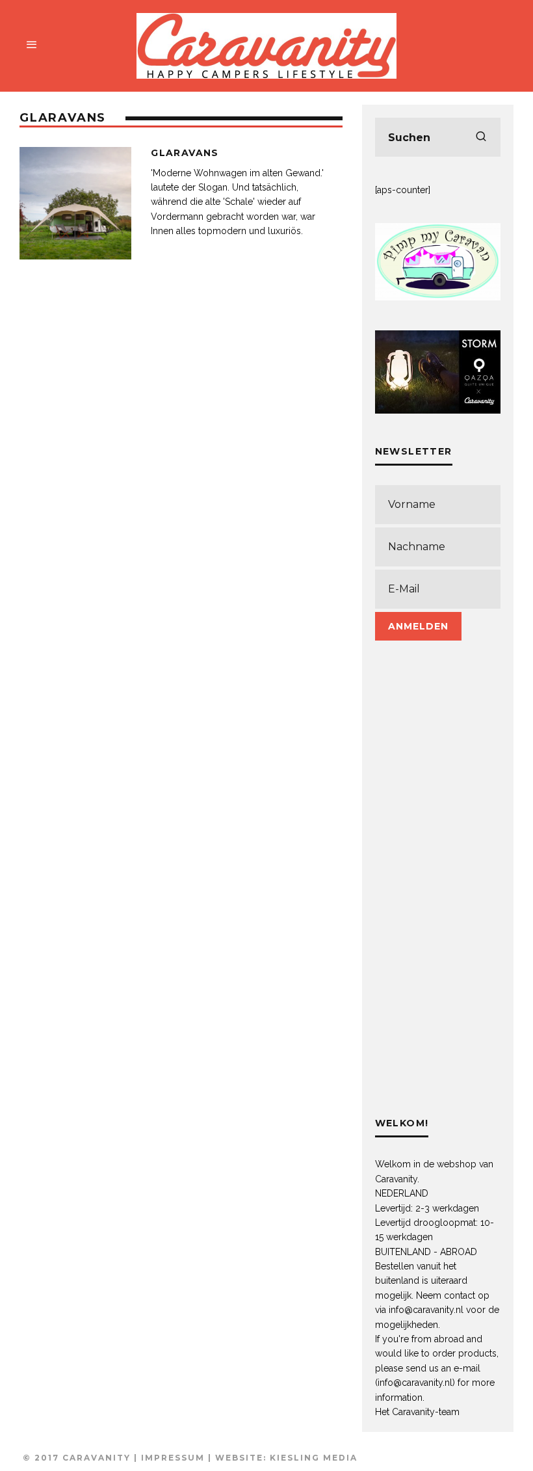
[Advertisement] (437, 891)
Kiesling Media (314, 1458)
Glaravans (185, 153)
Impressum (173, 1458)
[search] (481, 137)
